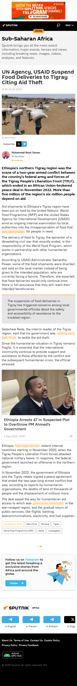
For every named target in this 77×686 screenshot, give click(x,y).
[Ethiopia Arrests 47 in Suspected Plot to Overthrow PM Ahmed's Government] (38, 392)
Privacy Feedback (28, 645)
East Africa (32, 524)
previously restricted (48, 503)
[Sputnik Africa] (11, 26)
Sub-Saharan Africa (12, 524)
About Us (7, 640)
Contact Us (36, 640)
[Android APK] (13, 655)
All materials (17, 160)
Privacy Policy (9, 645)
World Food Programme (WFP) (18, 530)
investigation (54, 530)
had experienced (27, 446)
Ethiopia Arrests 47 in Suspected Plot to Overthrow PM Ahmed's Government (36, 424)
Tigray (56, 524)
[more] (71, 436)
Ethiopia (45, 524)
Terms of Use (21, 640)
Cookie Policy (52, 640)
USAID (41, 530)
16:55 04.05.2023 (12, 89)
